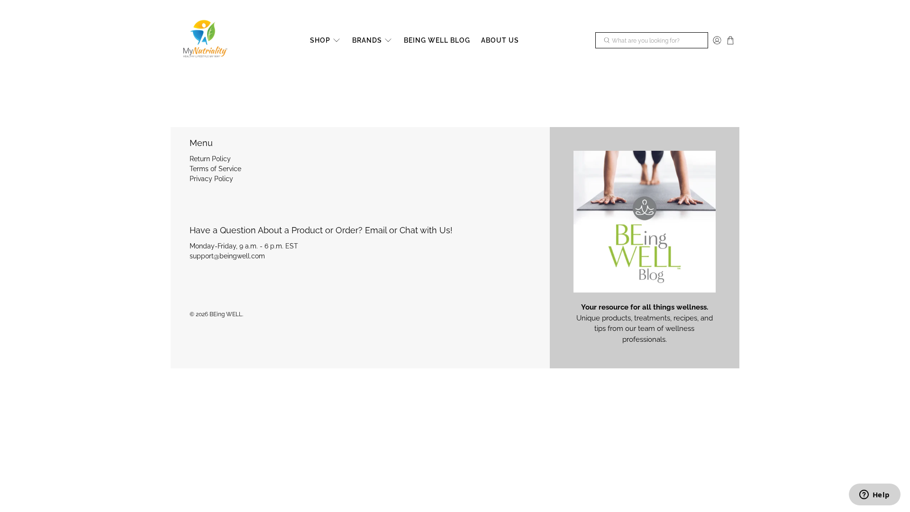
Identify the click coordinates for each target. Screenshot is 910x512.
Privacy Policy (211, 179)
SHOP (320, 40)
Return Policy (210, 159)
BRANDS (367, 40)
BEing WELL (225, 314)
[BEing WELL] (204, 40)
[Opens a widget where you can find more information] (874, 495)
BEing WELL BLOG (437, 40)
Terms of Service (215, 169)
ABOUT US (500, 40)
